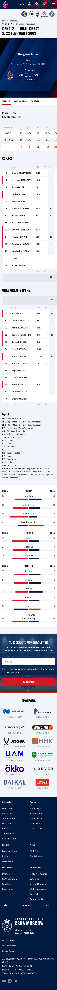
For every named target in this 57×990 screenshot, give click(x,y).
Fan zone (6, 844)
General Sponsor (38, 883)
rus (22, 4)
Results (6, 828)
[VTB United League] (24, 14)
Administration (37, 898)
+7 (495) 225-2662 (22, 969)
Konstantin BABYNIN (21, 244)
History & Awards (38, 873)
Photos (6, 873)
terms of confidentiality (27, 669)
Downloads (7, 888)
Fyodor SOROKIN (19, 237)
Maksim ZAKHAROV (20, 208)
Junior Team (8, 818)
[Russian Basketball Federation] (31, 14)
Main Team (7, 808)
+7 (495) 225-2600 (23, 965)
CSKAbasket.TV (9, 878)
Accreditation (9, 838)
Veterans (34, 878)
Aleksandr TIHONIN (20, 222)
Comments (34, 101)
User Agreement (9, 945)
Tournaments (9, 833)
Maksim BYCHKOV (20, 201)
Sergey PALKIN (18, 187)
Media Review (36, 856)
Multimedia (7, 867)
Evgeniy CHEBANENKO (21, 173)
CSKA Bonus (26, 905)
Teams (33, 802)
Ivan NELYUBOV (18, 215)
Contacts (34, 893)
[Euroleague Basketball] (44, 14)
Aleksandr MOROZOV (21, 180)
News (32, 844)
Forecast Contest (11, 851)
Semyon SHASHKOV (20, 229)
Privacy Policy (8, 940)
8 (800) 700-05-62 (26, 973)
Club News (35, 851)
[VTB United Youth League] (52, 14)
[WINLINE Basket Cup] (38, 14)
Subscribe (29, 681)
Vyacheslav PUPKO (20, 251)
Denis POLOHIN (19, 194)
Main (4, 20)
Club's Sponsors (38, 888)
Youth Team (8, 813)
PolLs (5, 856)
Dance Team (36, 828)
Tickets (6, 905)
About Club (35, 867)
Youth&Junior (20, 101)
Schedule (12, 20)
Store (46, 905)
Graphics (6, 883)
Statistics (6, 101)
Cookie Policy (8, 951)
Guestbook (7, 861)
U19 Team (7, 823)
